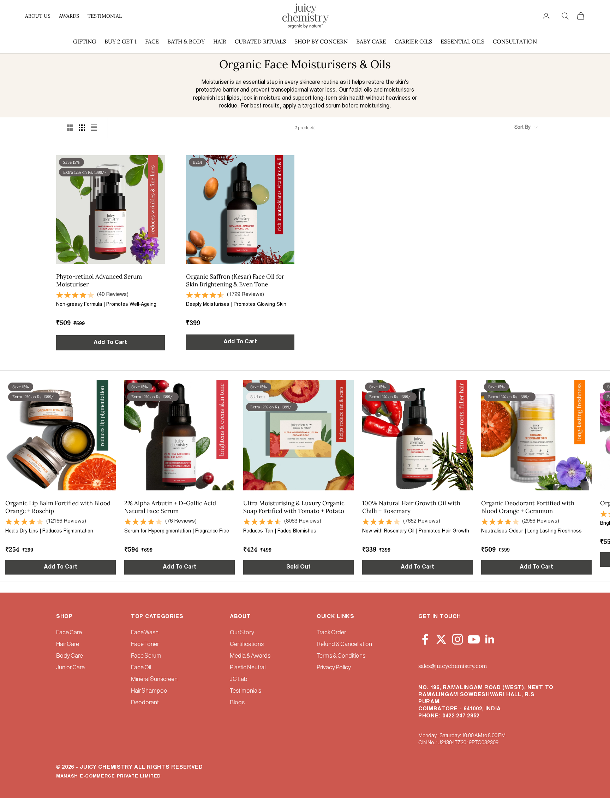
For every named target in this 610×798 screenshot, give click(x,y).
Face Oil (141, 667)
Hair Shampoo (149, 691)
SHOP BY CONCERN (321, 41)
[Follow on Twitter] (441, 638)
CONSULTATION (515, 41)
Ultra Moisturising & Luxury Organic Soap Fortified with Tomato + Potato (294, 507)
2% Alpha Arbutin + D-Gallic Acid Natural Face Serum (170, 507)
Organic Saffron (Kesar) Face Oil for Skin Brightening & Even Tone (235, 280)
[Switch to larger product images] (70, 127)
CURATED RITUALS (260, 41)
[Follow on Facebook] (425, 638)
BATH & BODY (186, 41)
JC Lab (238, 679)
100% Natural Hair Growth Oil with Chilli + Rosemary (411, 507)
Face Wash (145, 632)
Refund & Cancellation (344, 644)
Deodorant (145, 702)
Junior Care (70, 667)
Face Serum (146, 656)
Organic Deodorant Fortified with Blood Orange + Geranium (527, 507)
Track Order (331, 632)
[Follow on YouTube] (473, 638)
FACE (152, 41)
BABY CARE (371, 41)
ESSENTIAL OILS (462, 41)
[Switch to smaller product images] (82, 127)
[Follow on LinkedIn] (490, 638)
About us (37, 16)
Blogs (237, 702)
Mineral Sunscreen (154, 679)
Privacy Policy (334, 667)
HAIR (219, 41)
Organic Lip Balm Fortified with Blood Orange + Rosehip (57, 507)
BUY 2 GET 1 (120, 41)
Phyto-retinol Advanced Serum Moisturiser (99, 280)
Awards (69, 16)
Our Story (242, 632)
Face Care (69, 632)
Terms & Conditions (341, 656)
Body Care (69, 656)
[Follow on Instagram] (457, 638)
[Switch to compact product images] (94, 127)
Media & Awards (250, 656)
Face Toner (145, 644)
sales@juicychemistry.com (452, 665)
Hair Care (67, 644)
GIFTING (84, 41)
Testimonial (105, 16)
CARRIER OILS (413, 41)
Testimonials (245, 691)
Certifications (247, 644)
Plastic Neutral (247, 667)
